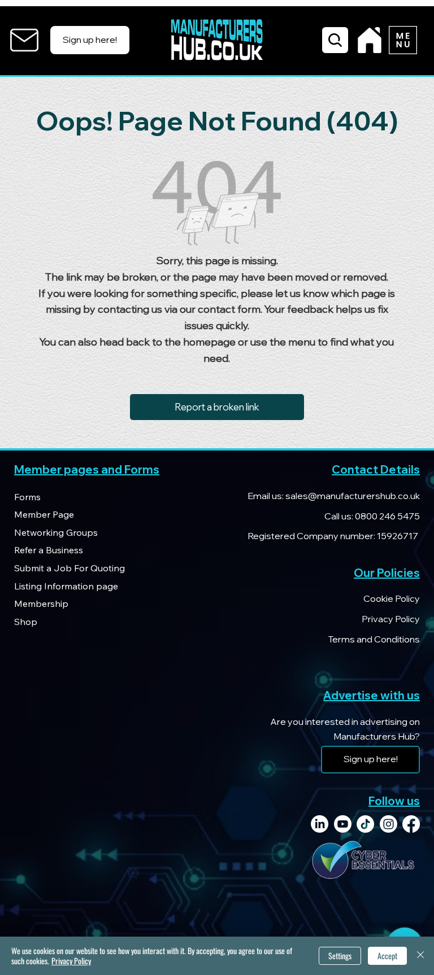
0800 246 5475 (386, 516)
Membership (41, 603)
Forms (27, 496)
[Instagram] (388, 824)
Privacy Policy (391, 618)
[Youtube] (342, 824)
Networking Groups (56, 532)
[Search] (335, 40)
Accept (387, 955)
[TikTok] (365, 824)
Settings (339, 955)
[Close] (420, 956)
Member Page (44, 514)
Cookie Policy (391, 598)
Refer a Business (48, 550)
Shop (25, 621)
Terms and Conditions (374, 639)
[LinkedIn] (319, 824)
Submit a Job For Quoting (69, 568)
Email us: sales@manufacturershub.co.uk (334, 495)
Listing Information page (66, 586)
